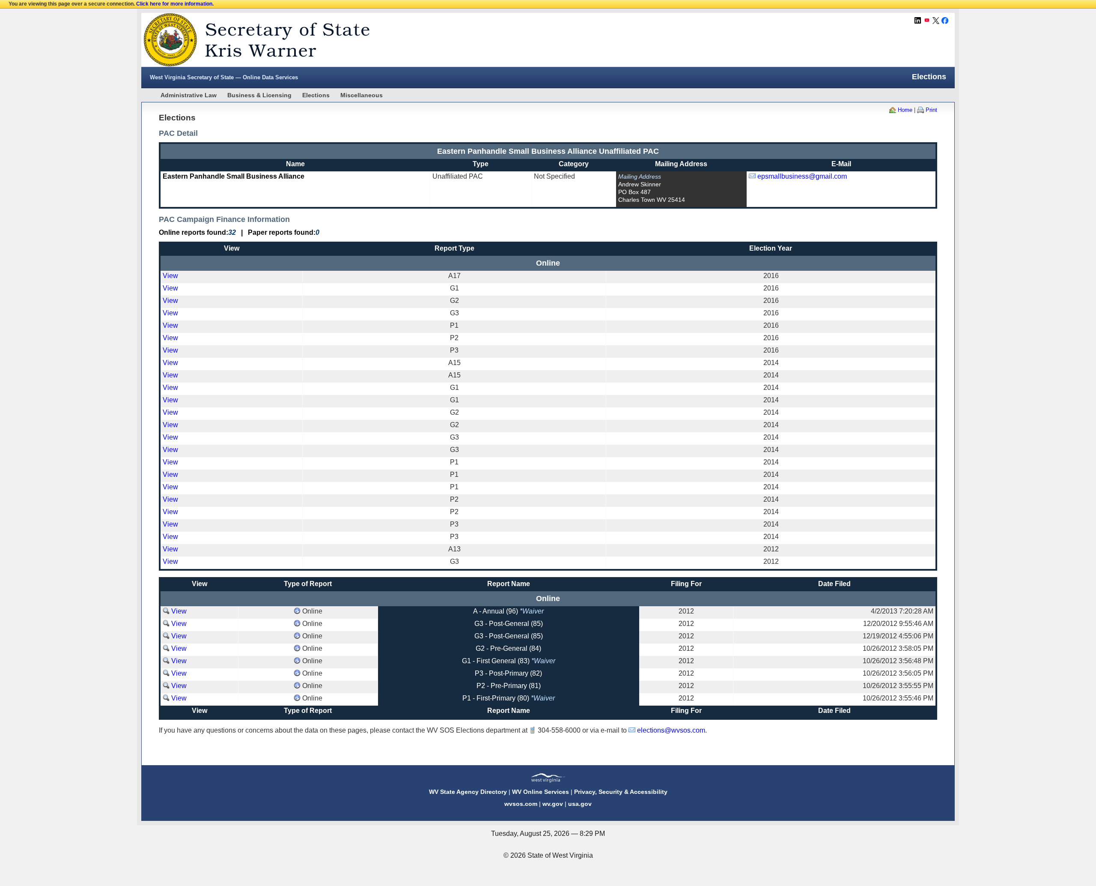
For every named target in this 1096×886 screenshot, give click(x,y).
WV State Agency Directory (468, 791)
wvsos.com (520, 803)
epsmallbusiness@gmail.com (802, 176)
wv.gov (552, 803)
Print (931, 110)
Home (905, 110)
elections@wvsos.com (671, 730)
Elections (316, 95)
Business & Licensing (259, 95)
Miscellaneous (361, 95)
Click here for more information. (175, 4)
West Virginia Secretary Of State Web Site (251, 40)
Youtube (926, 20)
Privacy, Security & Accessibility (620, 791)
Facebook (944, 20)
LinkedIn (917, 20)
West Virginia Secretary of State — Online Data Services (224, 77)
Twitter (935, 20)
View (170, 275)
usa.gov (580, 803)
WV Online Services (540, 791)
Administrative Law (189, 95)
